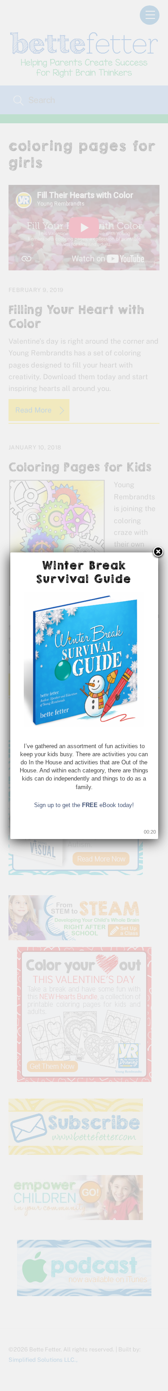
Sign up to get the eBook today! (84, 805)
